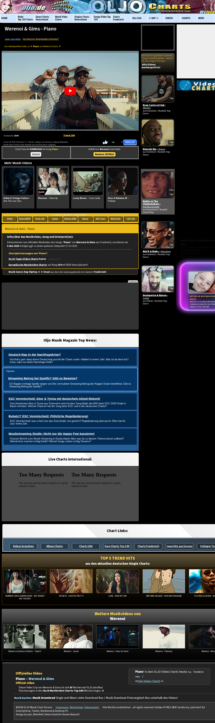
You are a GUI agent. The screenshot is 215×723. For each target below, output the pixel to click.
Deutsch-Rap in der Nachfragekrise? (35, 354)
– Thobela (118, 199)
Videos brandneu (23, 546)
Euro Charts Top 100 (117, 546)
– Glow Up (48, 198)
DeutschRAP (25, 218)
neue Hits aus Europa (179, 546)
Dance (85, 218)
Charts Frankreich (148, 546)
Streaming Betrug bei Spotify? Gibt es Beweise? (42, 378)
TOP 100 (130, 218)
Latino (55, 218)
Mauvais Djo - (154, 149)
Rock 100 (39, 218)
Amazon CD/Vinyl (104, 154)
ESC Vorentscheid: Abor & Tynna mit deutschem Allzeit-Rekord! (54, 398)
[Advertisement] (70, 306)
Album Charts (54, 546)
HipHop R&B (70, 218)
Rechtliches (76, 707)
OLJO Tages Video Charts (23, 259)
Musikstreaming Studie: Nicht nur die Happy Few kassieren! (52, 433)
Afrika (10, 218)
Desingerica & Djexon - (155, 297)
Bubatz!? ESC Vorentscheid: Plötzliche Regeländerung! (48, 416)
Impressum (62, 707)
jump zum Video (13, 39)
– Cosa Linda (86, 198)
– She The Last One (16, 199)
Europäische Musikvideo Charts (28, 265)
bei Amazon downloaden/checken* (41, 39)
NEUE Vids (115, 218)
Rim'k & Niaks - (157, 251)
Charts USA (86, 546)
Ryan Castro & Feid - (154, 106)
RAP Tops (100, 218)
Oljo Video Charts (148, 681)
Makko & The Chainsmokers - (152, 204)
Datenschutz (91, 707)
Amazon (36, 154)
